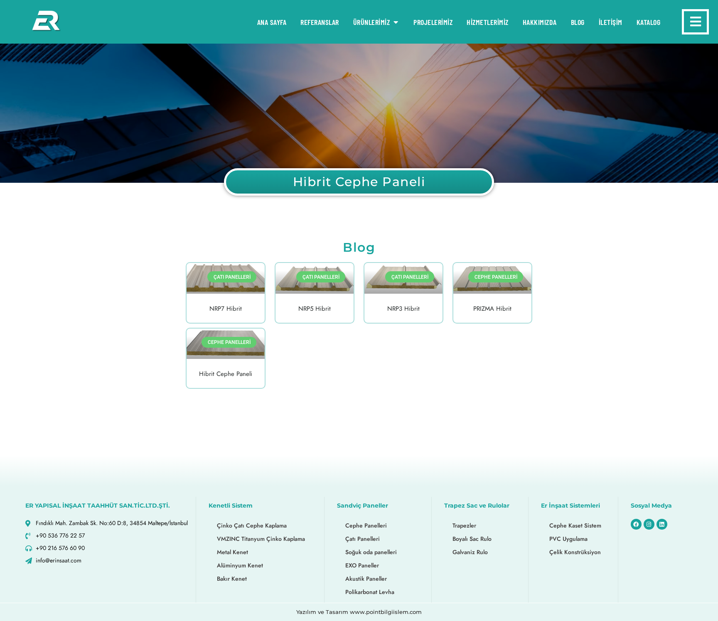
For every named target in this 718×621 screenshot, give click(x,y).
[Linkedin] (662, 524)
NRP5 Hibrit (314, 308)
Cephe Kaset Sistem (575, 525)
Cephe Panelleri (366, 525)
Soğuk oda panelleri (371, 552)
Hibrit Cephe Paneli (225, 373)
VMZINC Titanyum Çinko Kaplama (261, 539)
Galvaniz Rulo (470, 552)
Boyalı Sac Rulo (472, 539)
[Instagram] (649, 524)
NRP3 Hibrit (403, 308)
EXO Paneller (362, 565)
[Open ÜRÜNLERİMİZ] (395, 22)
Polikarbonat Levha (369, 592)
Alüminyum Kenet (240, 565)
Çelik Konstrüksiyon (575, 552)
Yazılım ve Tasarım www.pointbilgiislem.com (359, 612)
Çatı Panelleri (362, 539)
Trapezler (464, 525)
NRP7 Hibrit (225, 308)
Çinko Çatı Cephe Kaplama (252, 525)
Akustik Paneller (366, 578)
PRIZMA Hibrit (492, 308)
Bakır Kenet (232, 578)
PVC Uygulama (568, 539)
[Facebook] (636, 524)
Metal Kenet (232, 552)
